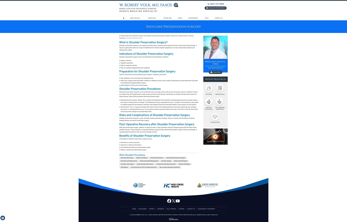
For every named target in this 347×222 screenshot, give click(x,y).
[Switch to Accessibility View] (2, 218)
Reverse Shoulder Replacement (149, 161)
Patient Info (168, 18)
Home (134, 209)
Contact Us (218, 18)
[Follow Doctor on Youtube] (178, 201)
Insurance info (215, 122)
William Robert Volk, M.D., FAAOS (215, 63)
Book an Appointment (217, 8)
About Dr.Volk (135, 18)
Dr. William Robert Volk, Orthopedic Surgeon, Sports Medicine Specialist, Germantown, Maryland (144, 35)
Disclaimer (142, 209)
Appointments (193, 18)
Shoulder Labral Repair (127, 164)
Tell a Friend (171, 209)
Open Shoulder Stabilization (145, 164)
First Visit (209, 94)
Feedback (160, 209)
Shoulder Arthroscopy (127, 157)
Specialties (152, 18)
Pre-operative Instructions (220, 108)
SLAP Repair (124, 167)
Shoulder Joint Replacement (129, 161)
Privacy (152, 209)
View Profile (216, 72)
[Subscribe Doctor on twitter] (173, 201)
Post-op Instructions (209, 108)
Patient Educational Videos (215, 141)
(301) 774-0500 (217, 4)
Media (180, 18)
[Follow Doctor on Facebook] (169, 201)
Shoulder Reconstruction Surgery (175, 157)
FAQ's (206, 18)
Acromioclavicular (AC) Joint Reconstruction (144, 167)
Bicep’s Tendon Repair (180, 161)
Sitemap (181, 209)
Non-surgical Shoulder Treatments (170, 167)
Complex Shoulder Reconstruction (166, 164)
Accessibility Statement (206, 209)
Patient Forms (220, 94)
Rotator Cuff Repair (141, 157)
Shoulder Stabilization (156, 157)
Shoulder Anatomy (183, 35)
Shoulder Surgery (166, 161)
